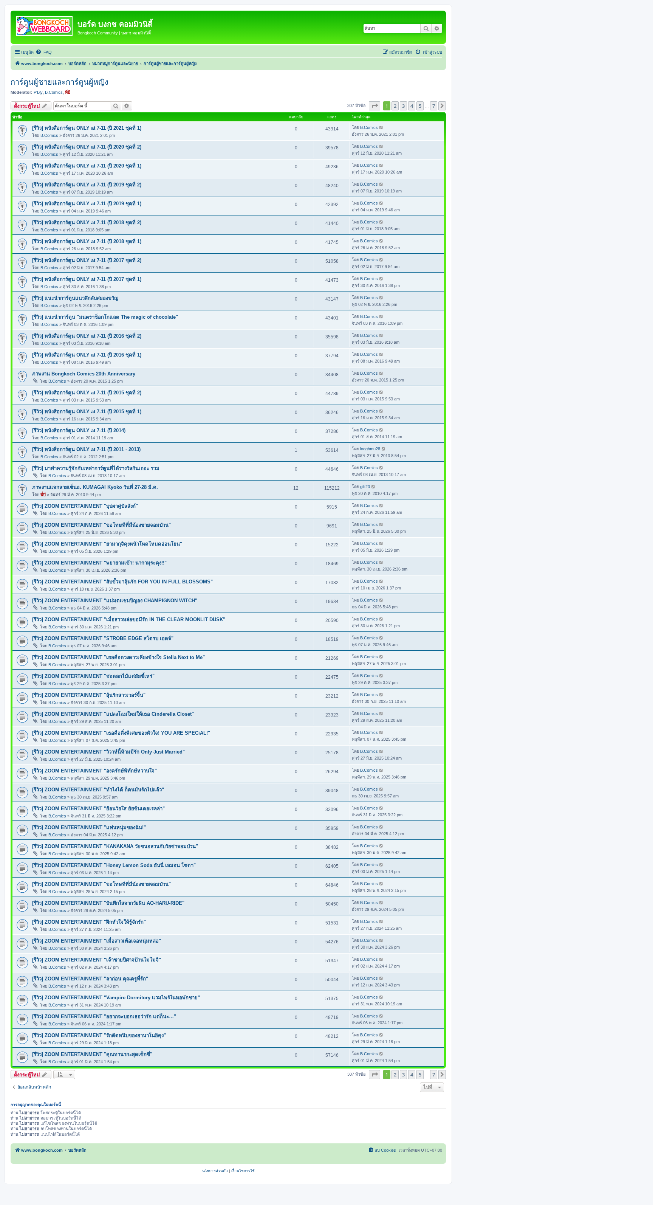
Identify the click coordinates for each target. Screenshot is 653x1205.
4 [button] (411, 105)
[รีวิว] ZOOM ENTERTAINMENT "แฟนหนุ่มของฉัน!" (89, 827)
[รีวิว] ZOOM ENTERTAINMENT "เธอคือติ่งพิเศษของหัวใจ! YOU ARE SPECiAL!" (121, 733)
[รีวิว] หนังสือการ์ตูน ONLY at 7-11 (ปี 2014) (78, 430)
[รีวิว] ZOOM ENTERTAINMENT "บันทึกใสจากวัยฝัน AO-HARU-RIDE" (108, 903)
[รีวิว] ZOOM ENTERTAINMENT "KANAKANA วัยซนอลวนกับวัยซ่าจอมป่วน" (115, 846)
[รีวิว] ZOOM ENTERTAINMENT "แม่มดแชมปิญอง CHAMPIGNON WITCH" (114, 600)
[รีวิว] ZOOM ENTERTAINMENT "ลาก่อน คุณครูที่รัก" (90, 979)
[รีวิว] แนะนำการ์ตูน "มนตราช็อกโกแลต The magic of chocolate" (105, 317)
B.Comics (54, 92)
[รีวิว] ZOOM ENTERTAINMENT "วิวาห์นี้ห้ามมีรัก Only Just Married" (108, 752)
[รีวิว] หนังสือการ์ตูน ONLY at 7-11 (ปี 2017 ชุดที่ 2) (86, 260)
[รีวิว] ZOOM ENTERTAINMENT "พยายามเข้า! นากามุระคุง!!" (99, 563)
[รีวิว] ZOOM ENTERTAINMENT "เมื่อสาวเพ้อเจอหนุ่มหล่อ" (96, 941)
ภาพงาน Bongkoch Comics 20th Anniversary (83, 374)
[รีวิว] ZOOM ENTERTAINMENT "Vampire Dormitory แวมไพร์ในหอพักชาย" (116, 997)
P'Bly (38, 92)
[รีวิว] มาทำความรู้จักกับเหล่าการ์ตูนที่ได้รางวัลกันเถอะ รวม (95, 468)
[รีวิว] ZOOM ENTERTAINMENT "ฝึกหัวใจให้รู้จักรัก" (89, 922)
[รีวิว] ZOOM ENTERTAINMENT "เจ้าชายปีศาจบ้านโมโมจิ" (96, 960)
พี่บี (67, 92)
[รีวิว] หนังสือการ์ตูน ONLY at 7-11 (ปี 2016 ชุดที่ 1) (86, 355)
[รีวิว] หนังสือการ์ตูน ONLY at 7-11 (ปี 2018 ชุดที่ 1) (86, 241)
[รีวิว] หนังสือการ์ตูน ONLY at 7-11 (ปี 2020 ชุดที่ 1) (86, 166)
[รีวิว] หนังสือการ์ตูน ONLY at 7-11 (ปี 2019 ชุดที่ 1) (86, 203)
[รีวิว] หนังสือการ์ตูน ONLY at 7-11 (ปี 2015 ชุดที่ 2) (86, 392)
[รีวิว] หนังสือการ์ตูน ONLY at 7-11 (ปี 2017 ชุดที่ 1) (86, 279)
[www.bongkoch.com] (44, 24)
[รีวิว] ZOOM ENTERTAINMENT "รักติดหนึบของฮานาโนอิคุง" (99, 1035)
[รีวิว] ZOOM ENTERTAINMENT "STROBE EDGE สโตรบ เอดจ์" (102, 638)
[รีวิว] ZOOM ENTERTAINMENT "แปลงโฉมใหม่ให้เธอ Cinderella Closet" (113, 714)
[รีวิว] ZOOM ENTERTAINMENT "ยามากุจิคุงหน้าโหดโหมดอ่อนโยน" (107, 544)
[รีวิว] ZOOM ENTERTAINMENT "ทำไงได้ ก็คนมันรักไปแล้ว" (98, 789)
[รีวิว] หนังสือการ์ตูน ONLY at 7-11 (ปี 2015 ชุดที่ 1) (86, 411)
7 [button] (433, 105)
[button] (374, 105)
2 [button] (395, 105)
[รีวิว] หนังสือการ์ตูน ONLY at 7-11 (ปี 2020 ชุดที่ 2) (86, 147)
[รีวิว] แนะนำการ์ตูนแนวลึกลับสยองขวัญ (75, 298)
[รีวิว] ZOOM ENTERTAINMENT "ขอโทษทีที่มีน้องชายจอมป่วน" (101, 525)
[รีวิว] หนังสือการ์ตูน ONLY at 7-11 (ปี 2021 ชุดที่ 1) (86, 128)
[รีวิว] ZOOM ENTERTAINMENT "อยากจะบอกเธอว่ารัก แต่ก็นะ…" (104, 1016)
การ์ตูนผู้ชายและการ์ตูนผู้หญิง (59, 82)
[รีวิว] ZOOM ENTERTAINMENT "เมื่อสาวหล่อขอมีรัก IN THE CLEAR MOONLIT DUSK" (128, 619)
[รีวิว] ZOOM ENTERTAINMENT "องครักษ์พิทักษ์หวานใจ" (94, 771)
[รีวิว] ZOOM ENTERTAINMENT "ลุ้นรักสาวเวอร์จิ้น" (88, 695)
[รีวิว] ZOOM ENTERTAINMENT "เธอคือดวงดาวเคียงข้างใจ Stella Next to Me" (118, 657)
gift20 (365, 486)
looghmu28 (370, 449)
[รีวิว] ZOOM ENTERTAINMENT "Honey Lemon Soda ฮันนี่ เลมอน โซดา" (114, 865)
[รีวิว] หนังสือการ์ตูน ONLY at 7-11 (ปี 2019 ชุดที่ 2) (86, 185)
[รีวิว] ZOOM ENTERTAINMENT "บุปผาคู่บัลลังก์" (85, 506)
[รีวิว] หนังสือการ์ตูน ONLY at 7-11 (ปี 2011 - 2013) (86, 449)
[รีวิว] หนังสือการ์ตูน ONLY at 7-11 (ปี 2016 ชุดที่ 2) (86, 336)
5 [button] (420, 105)
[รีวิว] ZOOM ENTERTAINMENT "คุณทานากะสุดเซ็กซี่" (92, 1054)
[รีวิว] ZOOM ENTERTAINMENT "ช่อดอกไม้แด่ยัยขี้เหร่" (93, 676)
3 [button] (403, 105)
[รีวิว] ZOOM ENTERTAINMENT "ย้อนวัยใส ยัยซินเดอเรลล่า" (98, 808)
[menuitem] (44, 52)
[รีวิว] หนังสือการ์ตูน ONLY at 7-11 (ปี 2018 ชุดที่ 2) (86, 222)
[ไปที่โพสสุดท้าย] (381, 127)
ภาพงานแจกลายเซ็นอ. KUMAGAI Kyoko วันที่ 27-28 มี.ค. (95, 487)
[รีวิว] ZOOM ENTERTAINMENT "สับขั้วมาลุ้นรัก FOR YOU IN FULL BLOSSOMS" (122, 582)
